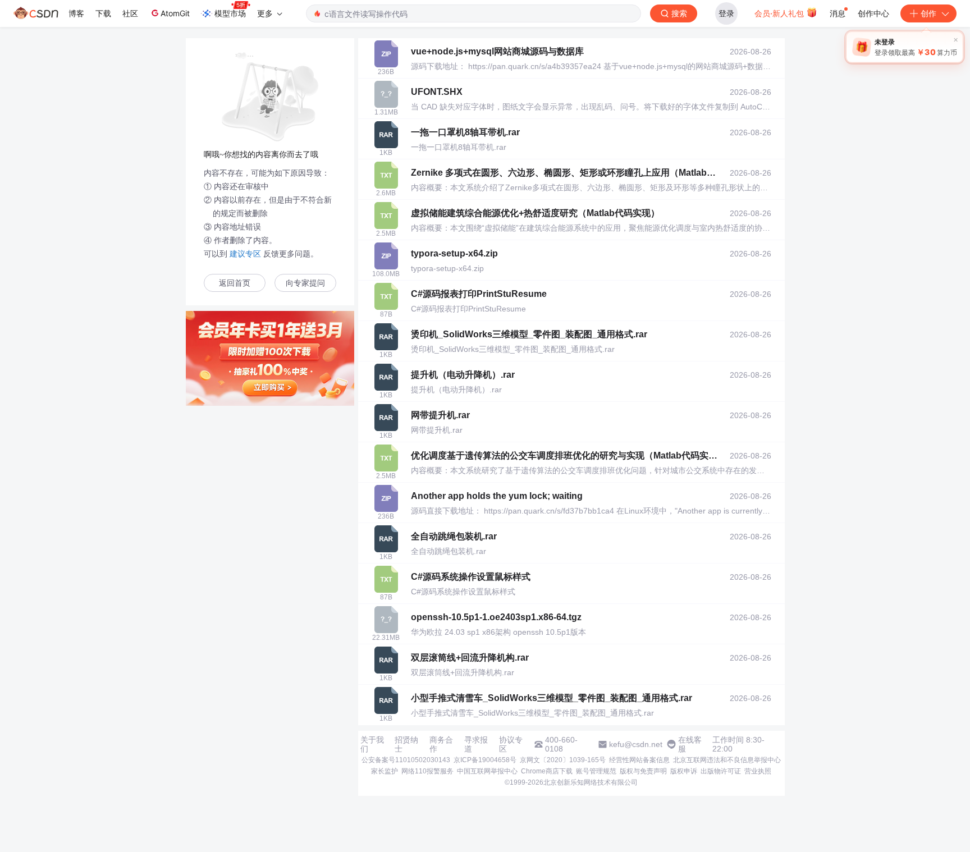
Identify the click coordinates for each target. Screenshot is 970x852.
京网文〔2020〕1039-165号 (563, 760)
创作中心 (873, 13)
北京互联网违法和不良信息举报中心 (727, 760)
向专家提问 (305, 283)
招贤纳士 (406, 744)
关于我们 (372, 744)
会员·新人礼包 (780, 13)
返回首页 (234, 283)
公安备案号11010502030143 (406, 760)
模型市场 (230, 13)
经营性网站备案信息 (639, 760)
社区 (130, 13)
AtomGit (175, 13)
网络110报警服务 (427, 771)
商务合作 (441, 744)
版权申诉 (683, 771)
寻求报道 (476, 744)
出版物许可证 (721, 771)
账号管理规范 (596, 771)
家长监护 (384, 771)
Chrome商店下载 (547, 771)
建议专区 (245, 253)
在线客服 (690, 744)
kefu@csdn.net (635, 744)
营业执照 (757, 771)
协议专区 (511, 744)
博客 (76, 13)
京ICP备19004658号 (485, 760)
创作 (928, 13)
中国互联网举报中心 (487, 771)
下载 (103, 13)
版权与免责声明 (643, 771)
